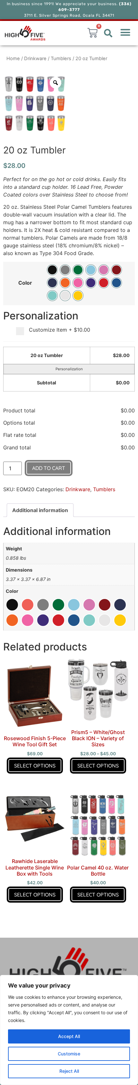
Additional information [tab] (40, 510)
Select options (35, 765)
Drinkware (35, 58)
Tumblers (61, 58)
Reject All (69, 1071)
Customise (69, 1053)
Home (13, 58)
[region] (69, 1030)
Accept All (69, 1036)
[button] (108, 33)
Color (25, 282)
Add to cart (48, 468)
